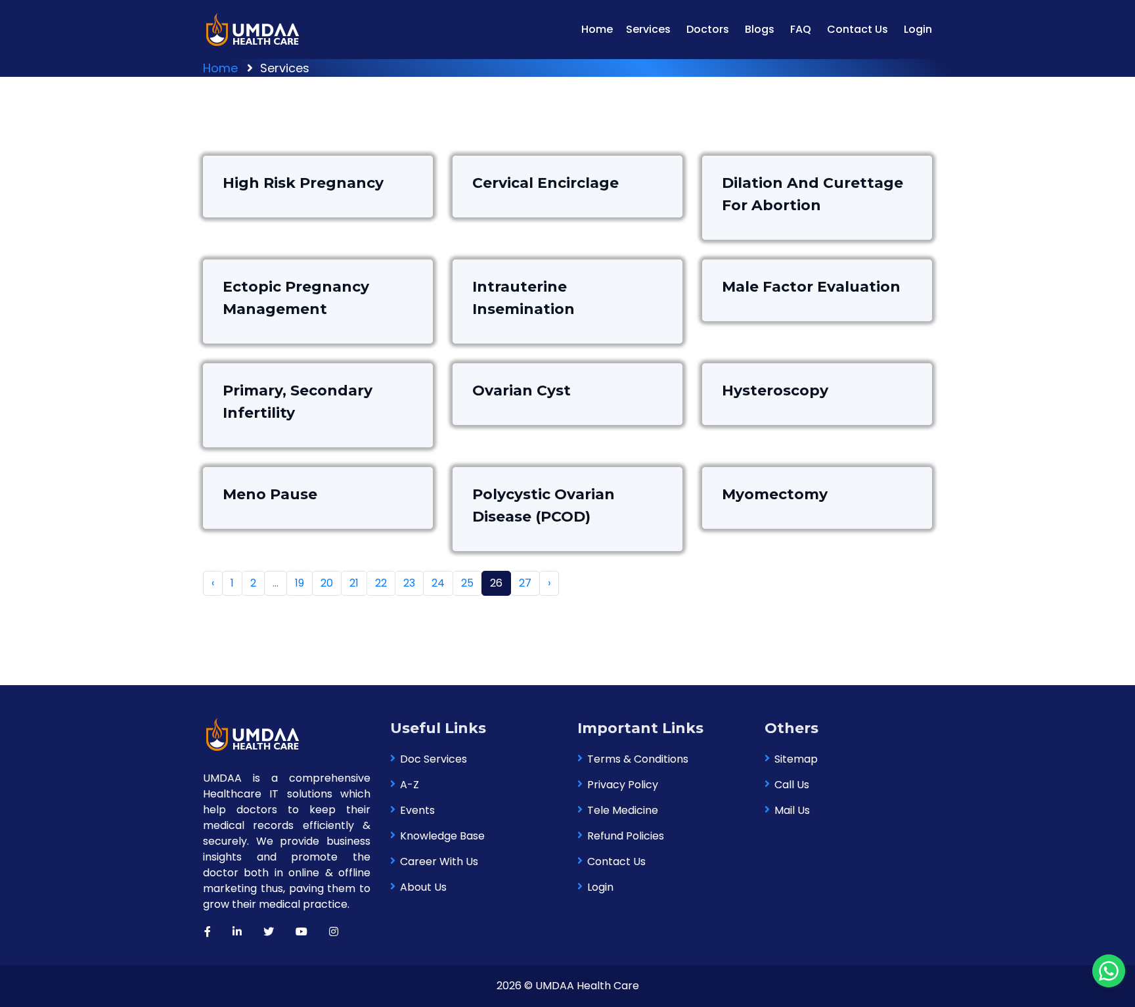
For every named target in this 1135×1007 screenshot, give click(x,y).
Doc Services (433, 759)
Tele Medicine (622, 810)
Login (918, 29)
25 (467, 583)
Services (648, 29)
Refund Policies (625, 835)
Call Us (791, 784)
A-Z (409, 784)
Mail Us (792, 810)
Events (417, 810)
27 (525, 583)
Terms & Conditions (637, 759)
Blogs (759, 29)
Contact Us (857, 29)
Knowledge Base (442, 835)
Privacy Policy (622, 784)
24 (438, 583)
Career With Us (439, 861)
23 (409, 583)
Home (597, 29)
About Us (423, 887)
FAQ (800, 29)
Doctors (707, 29)
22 (381, 583)
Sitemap (796, 759)
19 (299, 583)
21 (354, 583)
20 (327, 583)
